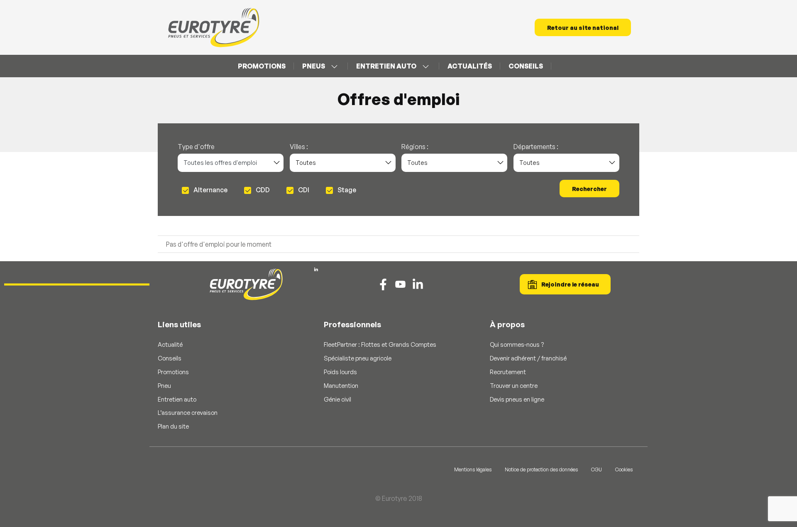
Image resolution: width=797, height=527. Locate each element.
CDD (262, 190)
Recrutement (508, 371)
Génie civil (337, 399)
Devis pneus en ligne (517, 399)
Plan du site (173, 426)
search (559, 66)
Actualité (170, 344)
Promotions (262, 66)
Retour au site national (583, 27)
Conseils (526, 66)
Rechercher (589, 188)
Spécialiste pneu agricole (357, 358)
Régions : (414, 147)
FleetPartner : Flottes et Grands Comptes (380, 344)
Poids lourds (340, 371)
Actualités (469, 66)
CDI (303, 190)
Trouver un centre (514, 385)
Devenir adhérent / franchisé (528, 358)
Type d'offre (196, 147)
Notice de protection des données (541, 469)
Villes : (299, 147)
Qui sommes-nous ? (517, 344)
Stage (346, 190)
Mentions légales (472, 469)
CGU (596, 469)
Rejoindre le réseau (570, 284)
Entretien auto (386, 66)
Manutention (341, 385)
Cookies (624, 469)
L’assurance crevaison (188, 412)
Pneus (313, 66)
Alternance (209, 190)
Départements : (535, 147)
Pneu (164, 385)
